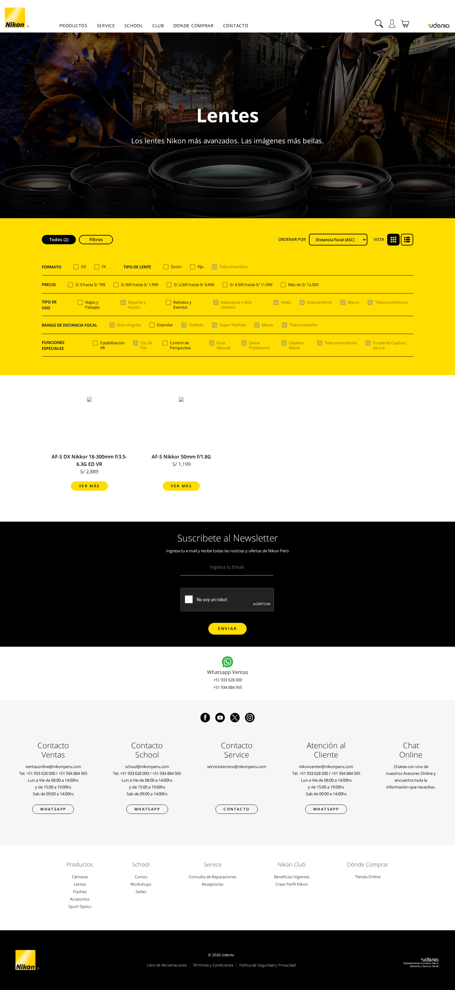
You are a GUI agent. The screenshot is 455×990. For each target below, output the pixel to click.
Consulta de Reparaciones (212, 876)
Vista (379, 239)
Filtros (96, 239)
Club (158, 25)
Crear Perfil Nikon (291, 884)
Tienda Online (367, 876)
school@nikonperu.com (147, 766)
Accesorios (79, 899)
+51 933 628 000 (227, 680)
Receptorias (212, 884)
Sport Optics (79, 906)
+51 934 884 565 (227, 687)
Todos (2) (58, 239)
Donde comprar (193, 25)
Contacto (236, 25)
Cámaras (80, 876)
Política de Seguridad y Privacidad (267, 965)
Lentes (80, 884)
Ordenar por (292, 239)
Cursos (141, 876)
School (133, 25)
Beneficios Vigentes (292, 876)
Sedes (141, 891)
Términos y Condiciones (213, 965)
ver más (89, 485)
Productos (73, 25)
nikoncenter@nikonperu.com (326, 766)
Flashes (80, 891)
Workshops (140, 884)
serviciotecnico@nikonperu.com (236, 766)
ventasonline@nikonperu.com (53, 766)
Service (106, 25)
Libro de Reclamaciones (167, 965)
